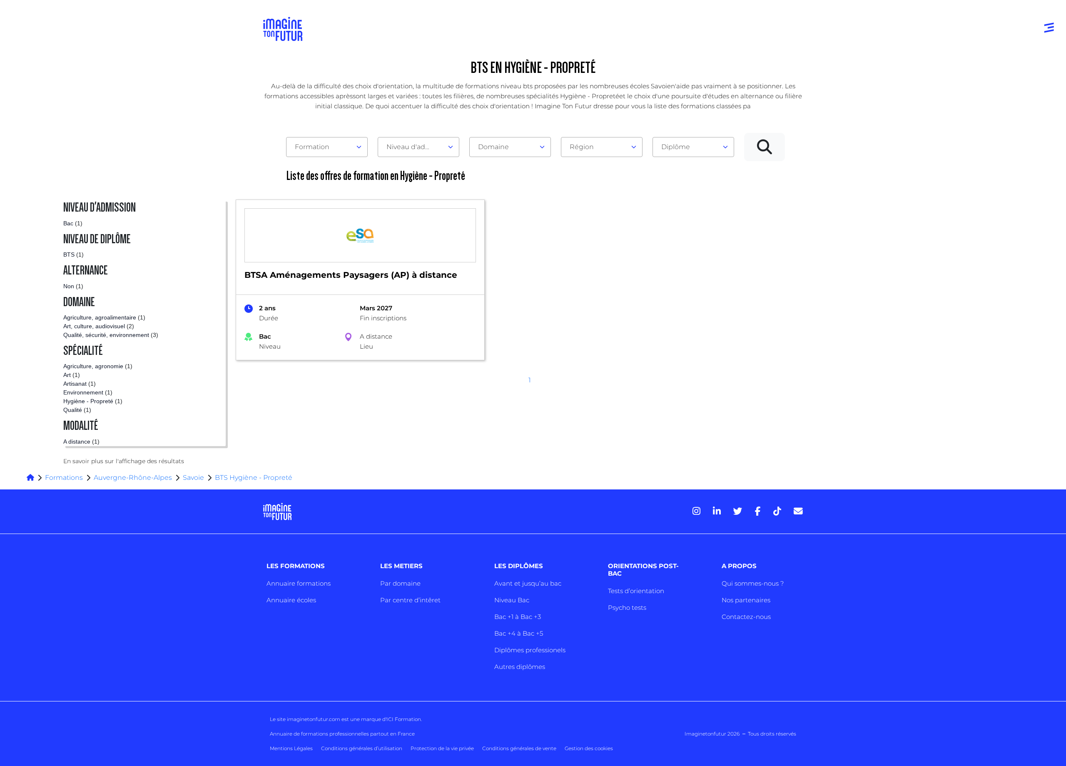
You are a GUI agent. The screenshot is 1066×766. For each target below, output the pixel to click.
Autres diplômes (519, 667)
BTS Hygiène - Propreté (253, 478)
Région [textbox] (582, 147)
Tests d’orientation (636, 591)
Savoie (193, 478)
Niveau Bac (511, 600)
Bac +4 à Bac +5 (518, 633)
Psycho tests (627, 607)
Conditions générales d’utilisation (361, 748)
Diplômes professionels (529, 650)
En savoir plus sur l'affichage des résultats (123, 461)
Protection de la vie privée (442, 748)
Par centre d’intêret (410, 600)
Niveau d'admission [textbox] (415, 147)
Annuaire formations (298, 583)
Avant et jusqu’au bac (527, 583)
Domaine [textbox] (493, 147)
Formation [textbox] (312, 147)
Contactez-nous (746, 617)
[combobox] (327, 147)
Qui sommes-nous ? (753, 583)
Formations (64, 478)
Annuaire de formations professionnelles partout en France (342, 734)
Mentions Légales (291, 748)
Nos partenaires (746, 600)
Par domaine (400, 583)
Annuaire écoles (291, 600)
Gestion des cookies (589, 748)
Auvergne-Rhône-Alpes (133, 478)
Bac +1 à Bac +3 (517, 617)
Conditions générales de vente (519, 748)
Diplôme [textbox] (675, 147)
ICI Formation (403, 719)
